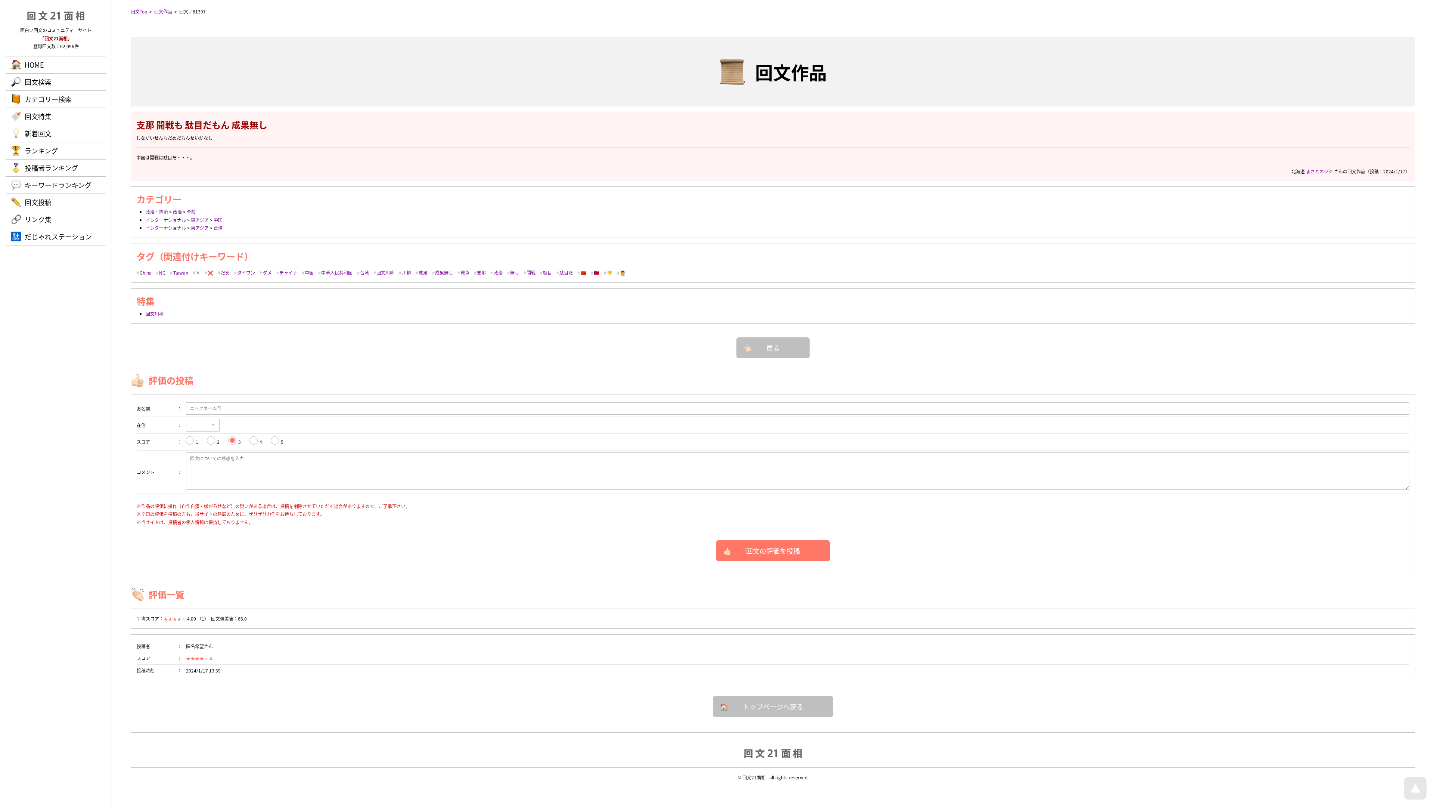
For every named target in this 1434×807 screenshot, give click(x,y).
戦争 (464, 272)
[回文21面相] (773, 752)
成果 (423, 272)
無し (514, 272)
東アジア (200, 220)
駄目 (547, 272)
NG (162, 272)
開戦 (531, 272)
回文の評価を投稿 (773, 551)
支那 (481, 272)
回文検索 (38, 82)
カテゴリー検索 (48, 99)
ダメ (267, 272)
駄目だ (566, 272)
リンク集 (38, 219)
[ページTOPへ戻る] (1415, 797)
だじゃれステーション (58, 236)
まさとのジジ (1319, 171)
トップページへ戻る (773, 706)
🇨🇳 (583, 272)
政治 (177, 211)
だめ (225, 272)
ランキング (41, 150)
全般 (191, 211)
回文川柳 (385, 272)
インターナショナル (166, 220)
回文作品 (163, 11)
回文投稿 (38, 202)
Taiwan (180, 272)
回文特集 (38, 116)
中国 (218, 220)
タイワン (246, 272)
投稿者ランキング (51, 168)
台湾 (218, 228)
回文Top (139, 11)
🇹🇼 (596, 272)
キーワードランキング (58, 185)
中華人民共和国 (337, 272)
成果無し (444, 272)
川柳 (406, 272)
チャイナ (288, 272)
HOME (34, 64)
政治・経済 (157, 211)
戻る (773, 348)
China (146, 272)
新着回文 (38, 133)
